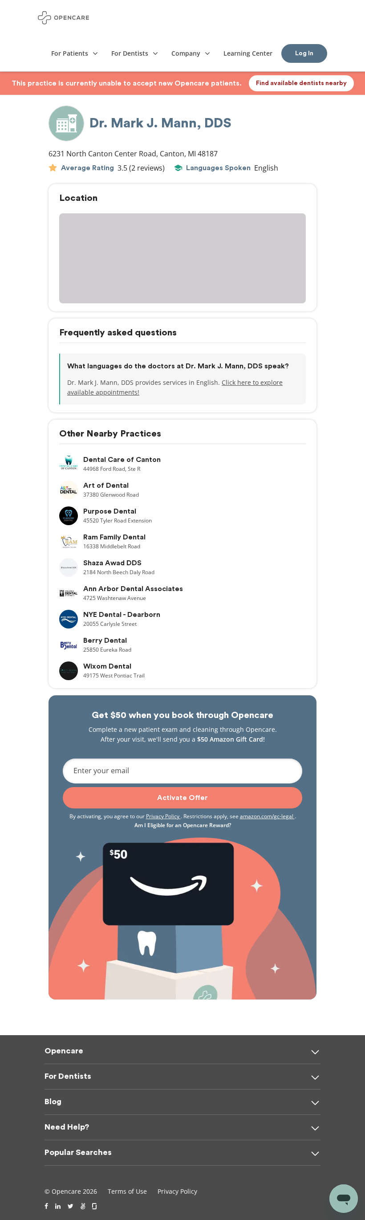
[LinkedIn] (58, 1206)
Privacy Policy (163, 816)
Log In (304, 53)
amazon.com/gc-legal (267, 816)
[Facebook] (46, 1206)
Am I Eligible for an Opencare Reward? (182, 825)
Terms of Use (127, 1191)
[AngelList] (83, 1206)
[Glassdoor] (95, 1206)
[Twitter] (70, 1206)
